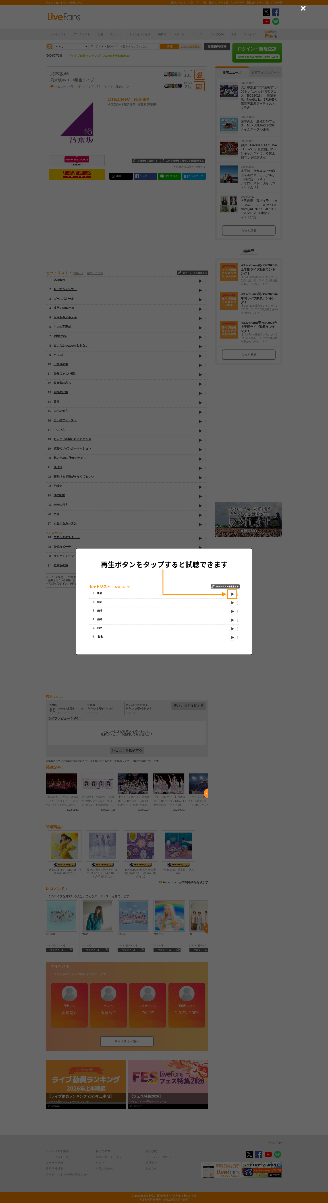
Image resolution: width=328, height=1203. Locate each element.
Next (206, 793)
